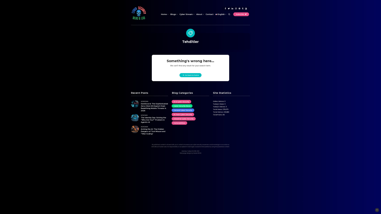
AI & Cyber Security (181, 102)
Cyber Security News (182, 106)
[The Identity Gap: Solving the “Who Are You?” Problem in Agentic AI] (135, 118)
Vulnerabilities (179, 123)
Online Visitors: (219, 101)
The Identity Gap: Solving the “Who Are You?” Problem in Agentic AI (153, 120)
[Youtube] (246, 9)
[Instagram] (236, 9)
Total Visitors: (218, 112)
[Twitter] (229, 9)
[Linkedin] (232, 9)
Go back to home (191, 75)
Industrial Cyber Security (184, 119)
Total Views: (218, 109)
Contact (210, 14)
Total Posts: (218, 115)
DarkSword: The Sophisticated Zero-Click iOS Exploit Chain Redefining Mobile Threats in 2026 (154, 107)
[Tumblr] (242, 9)
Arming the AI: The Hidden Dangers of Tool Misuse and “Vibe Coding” (153, 131)
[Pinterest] (239, 9)
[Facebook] (225, 9)
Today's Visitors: (219, 107)
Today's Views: (219, 104)
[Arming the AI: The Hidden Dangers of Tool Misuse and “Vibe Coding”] (135, 129)
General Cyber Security (183, 110)
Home (164, 14)
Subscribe (240, 14)
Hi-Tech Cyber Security (183, 114)
